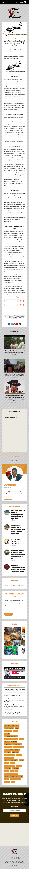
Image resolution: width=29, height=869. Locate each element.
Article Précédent (14, 456)
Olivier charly (16, 768)
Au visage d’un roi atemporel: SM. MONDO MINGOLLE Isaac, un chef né (14, 700)
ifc (12, 757)
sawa (16, 771)
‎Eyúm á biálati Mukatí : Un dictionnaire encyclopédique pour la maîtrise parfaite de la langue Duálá (18, 514)
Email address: (14, 806)
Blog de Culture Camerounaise (11, 736)
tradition (7, 779)
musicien (6, 763)
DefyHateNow (15, 752)
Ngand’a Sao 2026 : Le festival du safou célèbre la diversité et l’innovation (18, 542)
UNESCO (13, 781)
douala (12, 755)
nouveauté (18, 765)
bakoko (16, 728)
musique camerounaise (9, 765)
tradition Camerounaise (16, 779)
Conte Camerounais (17, 744)
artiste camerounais (9, 728)
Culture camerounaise (14, 749)
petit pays (6, 771)
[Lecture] (6, 677)
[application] (14, 673)
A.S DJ (5, 712)
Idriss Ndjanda (7, 704)
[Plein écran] (23, 677)
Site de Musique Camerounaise (11, 776)
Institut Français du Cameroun (11, 760)
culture (13, 315)
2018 (9, 725)
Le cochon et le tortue (19, 315)
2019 (13, 725)
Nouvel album (8, 768)
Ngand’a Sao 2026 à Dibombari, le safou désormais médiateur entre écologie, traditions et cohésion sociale (18, 529)
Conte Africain (8, 744)
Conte (10, 315)
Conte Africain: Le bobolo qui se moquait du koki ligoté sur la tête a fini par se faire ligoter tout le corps (18, 554)
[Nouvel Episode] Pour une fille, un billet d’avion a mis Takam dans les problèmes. (14, 375)
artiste (17, 725)
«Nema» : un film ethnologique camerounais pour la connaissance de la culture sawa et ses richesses (14, 352)
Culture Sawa (7, 752)
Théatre (20, 776)
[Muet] (20, 677)
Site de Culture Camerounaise (11, 773)
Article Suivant (14, 460)
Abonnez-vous (8, 614)
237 (5, 725)
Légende (13, 316)
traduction (7, 781)
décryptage (18, 755)
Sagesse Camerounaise (13, 317)
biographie (7, 733)
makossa (21, 760)
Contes (15, 38)
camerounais (14, 741)
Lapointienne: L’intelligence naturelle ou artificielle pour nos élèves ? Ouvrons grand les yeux (18, 568)
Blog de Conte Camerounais (17, 314)
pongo (12, 771)
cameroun (6, 315)
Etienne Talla (7, 757)
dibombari (7, 755)
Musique (12, 763)
